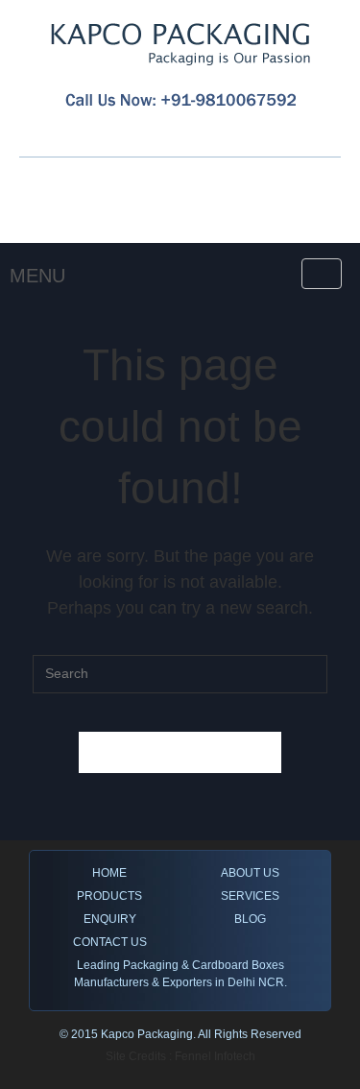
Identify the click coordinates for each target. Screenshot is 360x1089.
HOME (109, 873)
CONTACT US (110, 942)
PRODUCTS (109, 896)
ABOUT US (250, 873)
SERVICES (250, 896)
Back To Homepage (180, 752)
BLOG (250, 919)
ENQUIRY (110, 919)
